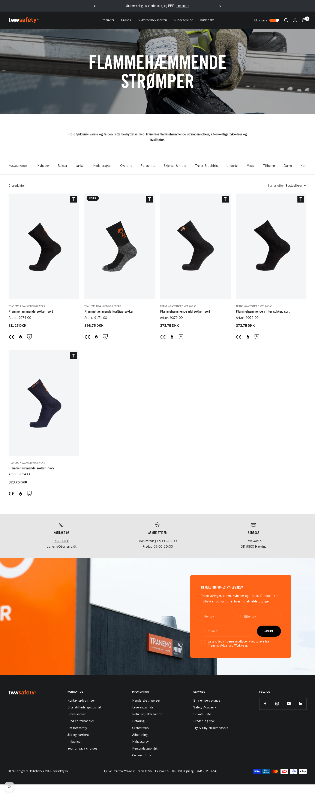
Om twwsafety (77, 728)
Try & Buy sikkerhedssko (210, 728)
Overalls (126, 165)
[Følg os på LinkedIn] (300, 704)
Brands (126, 20)
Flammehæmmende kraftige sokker (109, 311)
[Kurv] (304, 20)
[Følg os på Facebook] (265, 704)
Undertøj (232, 165)
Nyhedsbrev (140, 741)
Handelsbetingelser (146, 700)
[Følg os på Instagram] (277, 704)
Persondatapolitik (145, 748)
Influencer (75, 741)
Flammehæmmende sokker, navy (31, 468)
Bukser (62, 165)
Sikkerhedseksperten (152, 20)
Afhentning (140, 734)
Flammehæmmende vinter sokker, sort (263, 311)
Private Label (203, 714)
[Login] (295, 20)
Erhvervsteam (77, 714)
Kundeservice (183, 20)
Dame (288, 165)
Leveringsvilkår (143, 707)
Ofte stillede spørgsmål (84, 707)
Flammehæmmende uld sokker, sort (185, 311)
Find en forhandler (81, 721)
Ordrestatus (140, 728)
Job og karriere (78, 734)
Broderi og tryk (203, 721)
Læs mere (182, 5)
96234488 (61, 541)
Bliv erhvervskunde (206, 700)
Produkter (107, 20)
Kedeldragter (102, 165)
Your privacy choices (82, 748)
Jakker (80, 165)
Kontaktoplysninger (81, 700)
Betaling (138, 721)
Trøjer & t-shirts (206, 165)
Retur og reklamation (147, 714)
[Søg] (286, 20)
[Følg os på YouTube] (289, 704)
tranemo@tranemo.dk (61, 546)
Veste (251, 165)
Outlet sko (207, 20)
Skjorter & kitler (175, 165)
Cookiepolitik (141, 755)
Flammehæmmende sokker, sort (31, 311)
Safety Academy (204, 707)
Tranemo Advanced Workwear (27, 306)
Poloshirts (148, 165)
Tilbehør (269, 165)
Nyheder (43, 165)
